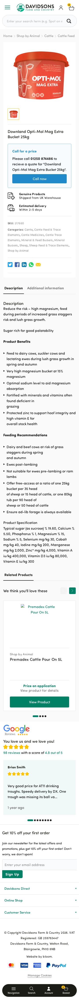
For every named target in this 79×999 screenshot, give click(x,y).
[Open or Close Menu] (7, 7)
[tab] (13, 288)
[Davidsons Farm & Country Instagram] (46, 925)
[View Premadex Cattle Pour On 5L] (39, 622)
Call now (40, 179)
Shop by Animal (28, 36)
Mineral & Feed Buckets (37, 240)
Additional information (45, 288)
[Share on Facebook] (17, 264)
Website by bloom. (39, 956)
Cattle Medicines (32, 235)
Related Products (18, 574)
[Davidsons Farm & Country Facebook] (32, 925)
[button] (35, 716)
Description (13, 288)
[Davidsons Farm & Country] (35, 7)
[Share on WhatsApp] (31, 264)
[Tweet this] (10, 264)
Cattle (48, 36)
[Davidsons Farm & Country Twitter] (39, 925)
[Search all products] (69, 21)
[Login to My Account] (61, 7)
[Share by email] (38, 264)
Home (7, 36)
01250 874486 (42, 158)
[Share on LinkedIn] (24, 264)
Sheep (24, 245)
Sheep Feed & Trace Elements (49, 245)
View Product (39, 702)
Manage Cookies (40, 975)
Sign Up (12, 874)
